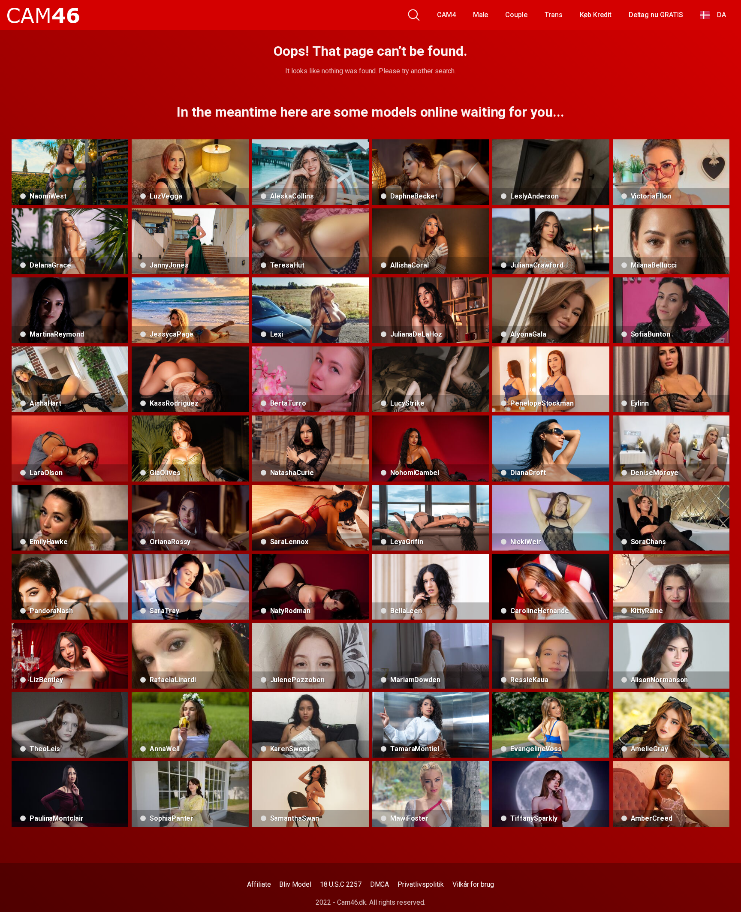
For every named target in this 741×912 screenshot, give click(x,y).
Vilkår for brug (473, 884)
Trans (554, 15)
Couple (516, 15)
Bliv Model (295, 884)
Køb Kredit (595, 15)
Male (480, 15)
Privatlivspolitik (421, 884)
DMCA (379, 884)
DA (718, 15)
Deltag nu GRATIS (656, 15)
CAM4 (446, 15)
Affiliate (259, 884)
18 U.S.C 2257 (340, 884)
